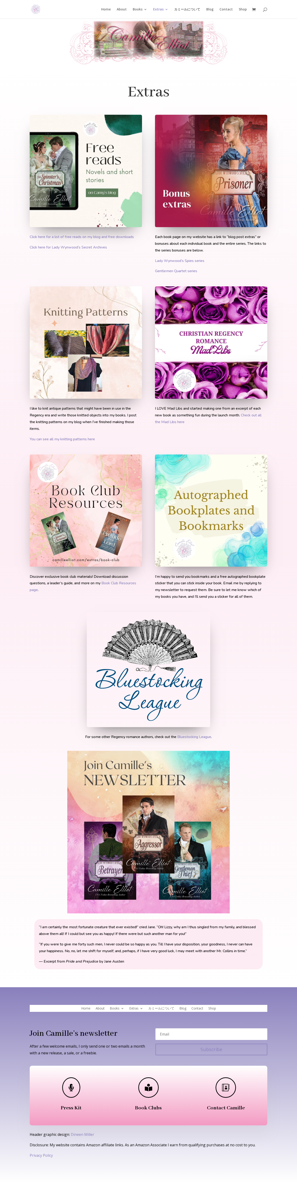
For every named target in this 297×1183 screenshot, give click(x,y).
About (122, 9)
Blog (209, 9)
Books (137, 9)
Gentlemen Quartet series (176, 271)
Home (106, 9)
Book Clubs (148, 1108)
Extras (158, 9)
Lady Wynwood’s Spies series (179, 260)
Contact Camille (226, 1108)
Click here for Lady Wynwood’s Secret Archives (68, 247)
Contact (226, 9)
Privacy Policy (41, 1155)
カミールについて (187, 9)
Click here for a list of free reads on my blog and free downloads (82, 236)
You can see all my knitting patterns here (62, 439)
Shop (243, 9)
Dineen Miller (82, 1134)
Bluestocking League (194, 736)
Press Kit (71, 1108)
